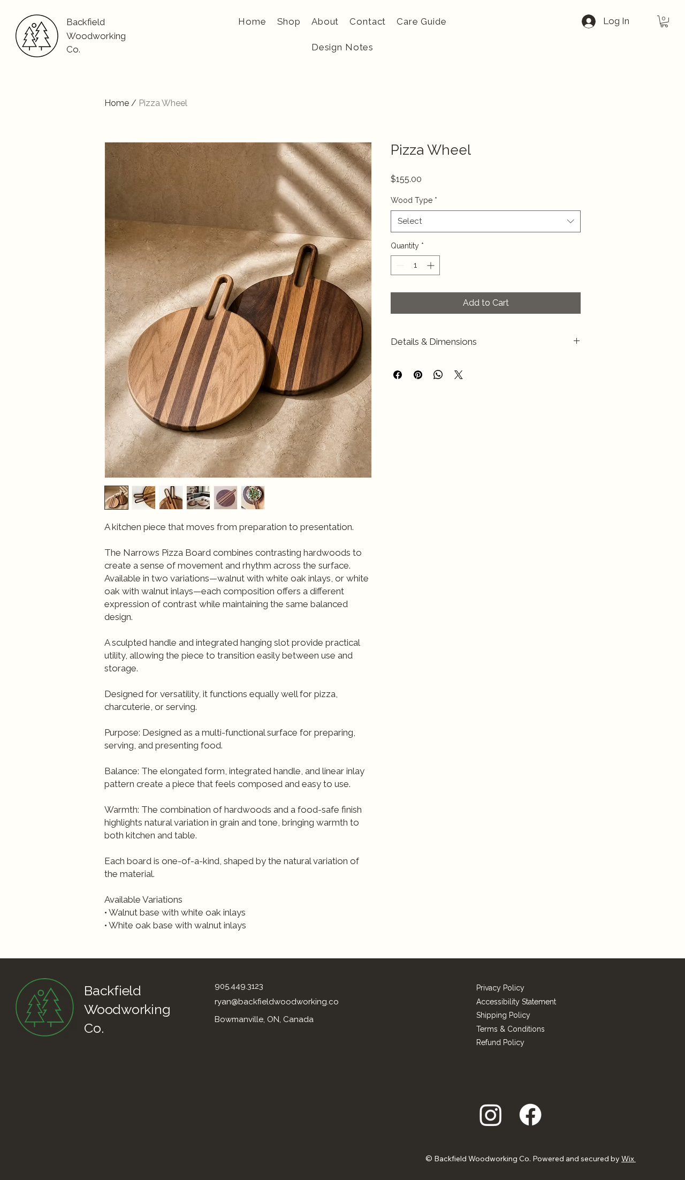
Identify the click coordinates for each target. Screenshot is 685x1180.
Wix (627, 1158)
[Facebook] (530, 1114)
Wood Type (414, 200)
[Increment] (431, 265)
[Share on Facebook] (397, 374)
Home (116, 103)
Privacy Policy (500, 988)
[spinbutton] (415, 265)
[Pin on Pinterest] (418, 374)
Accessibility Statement (516, 1001)
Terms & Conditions (510, 1029)
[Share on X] (458, 374)
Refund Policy (500, 1042)
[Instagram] (490, 1114)
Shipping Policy (503, 1015)
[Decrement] (399, 265)
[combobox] (486, 221)
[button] (664, 21)
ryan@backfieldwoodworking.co (277, 1002)
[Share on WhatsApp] (438, 374)
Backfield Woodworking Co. (96, 36)
